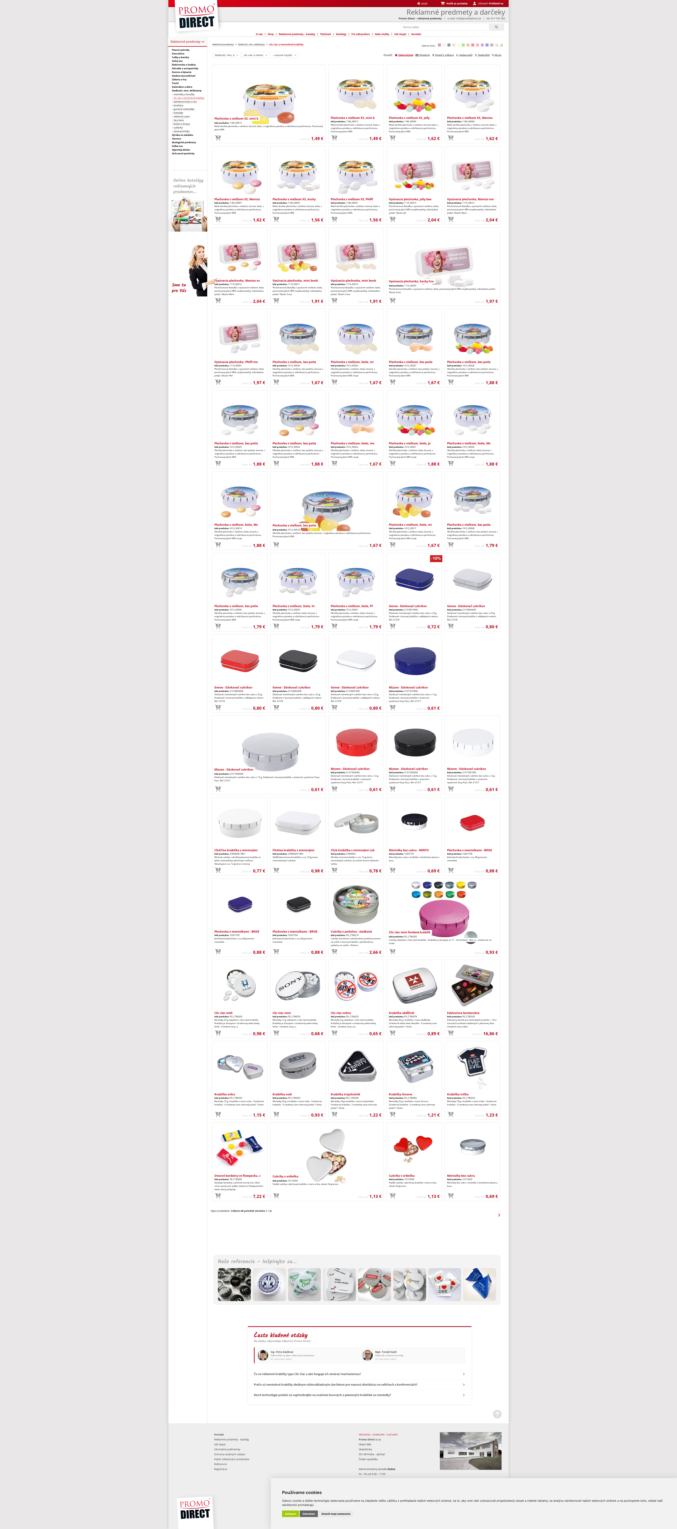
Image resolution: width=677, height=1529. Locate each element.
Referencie (220, 1464)
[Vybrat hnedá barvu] (492, 45)
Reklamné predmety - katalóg (297, 34)
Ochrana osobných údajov (229, 1454)
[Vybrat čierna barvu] (449, 45)
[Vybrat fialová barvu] (482, 45)
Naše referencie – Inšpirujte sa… (257, 1262)
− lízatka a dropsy (181, 123)
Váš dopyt (400, 34)
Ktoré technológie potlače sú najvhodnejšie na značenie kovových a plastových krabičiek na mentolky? (322, 1395)
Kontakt (416, 34)
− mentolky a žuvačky (183, 94)
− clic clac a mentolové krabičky (188, 98)
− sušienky (177, 127)
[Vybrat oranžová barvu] (468, 45)
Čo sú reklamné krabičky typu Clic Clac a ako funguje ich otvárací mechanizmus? (307, 1374)
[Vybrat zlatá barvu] (501, 45)
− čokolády (177, 112)
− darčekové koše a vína (184, 101)
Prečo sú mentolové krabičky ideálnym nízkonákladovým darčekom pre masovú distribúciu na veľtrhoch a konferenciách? (335, 1385)
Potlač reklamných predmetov (231, 1459)
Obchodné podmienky (227, 1449)
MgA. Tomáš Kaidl (386, 1352)
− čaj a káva (178, 120)
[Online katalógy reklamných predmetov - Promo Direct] (190, 230)
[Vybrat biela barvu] (444, 45)
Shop (271, 34)
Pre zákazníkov (360, 34)
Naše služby (382, 34)
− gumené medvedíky (183, 109)
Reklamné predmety (186, 41)
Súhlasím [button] (290, 1513)
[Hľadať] (496, 27)
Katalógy (341, 34)
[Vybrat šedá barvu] (454, 45)
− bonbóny (177, 105)
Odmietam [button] (309, 1513)
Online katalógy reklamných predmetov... (188, 186)
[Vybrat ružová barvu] (477, 45)
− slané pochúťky (181, 131)
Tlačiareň (325, 34)
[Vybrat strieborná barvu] (497, 45)
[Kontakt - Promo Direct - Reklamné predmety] (471, 1469)
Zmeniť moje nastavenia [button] (335, 1513)
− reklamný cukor (181, 116)
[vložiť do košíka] (218, 138)
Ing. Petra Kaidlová (282, 1352)
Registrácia (220, 1469)
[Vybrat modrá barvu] (487, 45)
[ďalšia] (499, 1215)
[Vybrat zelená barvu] (463, 45)
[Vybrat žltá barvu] (458, 45)
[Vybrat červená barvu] (473, 45)
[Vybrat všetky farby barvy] (439, 45)
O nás (259, 34)
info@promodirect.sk (468, 18)
